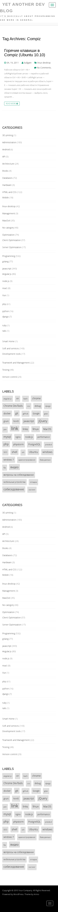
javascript (6, 268)
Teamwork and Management (16, 362)
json (5, 429)
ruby (4, 325)
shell (14, 452)
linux (36, 429)
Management (8, 213)
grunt (6, 421)
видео (14, 467)
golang (5, 261)
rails (4, 330)
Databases (7, 177)
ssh (23, 452)
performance (43, 436)
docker (7, 413)
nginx (18, 436)
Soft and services (10, 348)
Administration (9, 142)
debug (38, 405)
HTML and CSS (9, 192)
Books (5, 170)
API (3, 156)
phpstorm (18, 444)
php (4, 304)
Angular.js (6, 273)
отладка (33, 482)
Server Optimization (11, 247)
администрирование (26, 460)
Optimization (8, 234)
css (28, 406)
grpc (46, 413)
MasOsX (6, 220)
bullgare (28, 62)
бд (5, 467)
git (16, 413)
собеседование (14, 489)
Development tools (11, 353)
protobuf (48, 444)
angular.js (8, 398)
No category (8, 227)
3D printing (7, 135)
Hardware (7, 185)
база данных (45, 459)
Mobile (5, 197)
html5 (16, 421)
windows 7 (9, 459)
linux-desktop (44, 62)
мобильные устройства (14, 482)
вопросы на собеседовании (19, 474)
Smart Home (8, 341)
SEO (5, 452)
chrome (36, 398)
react (4, 288)
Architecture (8, 163)
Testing (5, 369)
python (5, 311)
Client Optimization (11, 240)
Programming (8, 256)
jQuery (43, 421)
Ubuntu (33, 452)
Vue (4, 295)
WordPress (18, 894)
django (5, 316)
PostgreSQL (34, 444)
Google (36, 413)
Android (6, 149)
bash (26, 398)
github (25, 413)
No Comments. (44, 67)
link (14, 428)
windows (47, 452)
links (25, 429)
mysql (7, 437)
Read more (11, 103)
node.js (5, 281)
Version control (9, 376)
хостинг (32, 489)
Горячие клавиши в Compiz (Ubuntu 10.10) (24, 52)
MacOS (47, 429)
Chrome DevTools (13, 405)
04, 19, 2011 (13, 62)
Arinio (36, 894)
